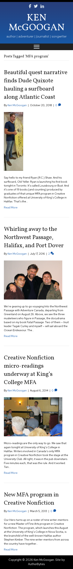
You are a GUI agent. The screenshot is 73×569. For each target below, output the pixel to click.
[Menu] (36, 47)
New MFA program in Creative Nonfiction (31, 499)
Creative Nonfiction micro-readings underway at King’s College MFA (29, 370)
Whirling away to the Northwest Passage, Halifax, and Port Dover (34, 237)
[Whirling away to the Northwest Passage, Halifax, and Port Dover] (33, 279)
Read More (11, 207)
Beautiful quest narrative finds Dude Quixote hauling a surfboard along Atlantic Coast (35, 84)
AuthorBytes (36, 564)
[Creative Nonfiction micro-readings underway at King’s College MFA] (33, 416)
